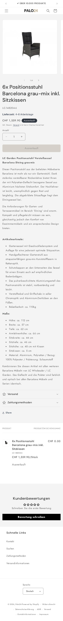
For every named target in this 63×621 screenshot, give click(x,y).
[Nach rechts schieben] (38, 80)
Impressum (43, 614)
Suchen (10, 548)
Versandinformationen (17, 563)
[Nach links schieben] (24, 80)
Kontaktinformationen (27, 614)
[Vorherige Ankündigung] (6, 3)
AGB (39, 609)
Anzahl (5, 130)
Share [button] (9, 412)
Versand (16, 125)
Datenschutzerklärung (24, 609)
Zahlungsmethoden (16, 555)
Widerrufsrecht (48, 604)
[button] (6, 10)
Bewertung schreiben (31, 517)
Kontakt (10, 541)
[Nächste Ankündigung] (57, 3)
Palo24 (18, 604)
